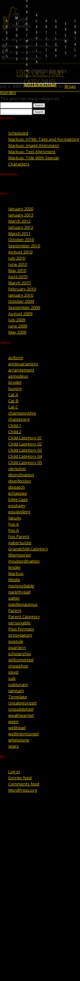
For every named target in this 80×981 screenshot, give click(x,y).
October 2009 (21, 301)
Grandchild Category (28, 549)
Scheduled (18, 133)
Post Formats (21, 629)
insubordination (24, 561)
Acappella (37, 38)
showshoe (18, 666)
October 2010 (21, 239)
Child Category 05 (25, 462)
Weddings (16, 38)
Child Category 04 (25, 456)
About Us (7, 38)
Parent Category (24, 616)
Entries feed (20, 778)
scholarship (19, 653)
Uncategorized (22, 703)
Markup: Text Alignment (32, 151)
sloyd (13, 672)
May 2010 (17, 270)
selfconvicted (20, 660)
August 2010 (20, 252)
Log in (14, 771)
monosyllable (21, 586)
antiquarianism (23, 364)
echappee (17, 493)
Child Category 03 (25, 450)
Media (14, 579)
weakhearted (21, 715)
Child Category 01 (25, 438)
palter (14, 598)
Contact (75, 38)
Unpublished (20, 709)
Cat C (13, 407)
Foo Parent (18, 536)
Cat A (13, 394)
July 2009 (16, 320)
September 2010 (24, 246)
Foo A (13, 524)
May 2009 (17, 332)
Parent (14, 610)
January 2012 (20, 227)
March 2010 (19, 283)
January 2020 (20, 209)
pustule (15, 641)
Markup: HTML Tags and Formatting (43, 139)
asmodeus (18, 376)
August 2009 (20, 313)
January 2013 (20, 215)
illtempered (19, 555)
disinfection (19, 481)
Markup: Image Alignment (33, 145)
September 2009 (24, 307)
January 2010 (20, 295)
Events (65, 38)
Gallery (56, 38)
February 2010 (22, 289)
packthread (19, 592)
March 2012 (19, 221)
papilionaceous (23, 604)
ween (13, 721)
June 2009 (17, 326)
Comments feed (23, 784)
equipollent (19, 512)
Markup (16, 573)
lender (14, 567)
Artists (46, 38)
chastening (19, 419)
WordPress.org (22, 790)
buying (15, 388)
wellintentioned (23, 734)
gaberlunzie (19, 542)
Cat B (13, 401)
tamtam (16, 690)
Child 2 (14, 431)
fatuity (14, 518)
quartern (17, 647)
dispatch (16, 487)
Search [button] (39, 105)
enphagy (16, 505)
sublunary (18, 684)
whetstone (18, 740)
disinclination (21, 475)
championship (22, 413)
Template (17, 697)
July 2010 (16, 258)
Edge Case (18, 499)
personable (19, 623)
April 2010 (17, 276)
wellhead (16, 727)
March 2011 (19, 233)
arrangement (21, 370)
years (13, 746)
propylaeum (20, 635)
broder (15, 382)
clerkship (17, 468)
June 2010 (17, 264)
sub (12, 678)
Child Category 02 (25, 444)
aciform (15, 357)
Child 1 (14, 425)
